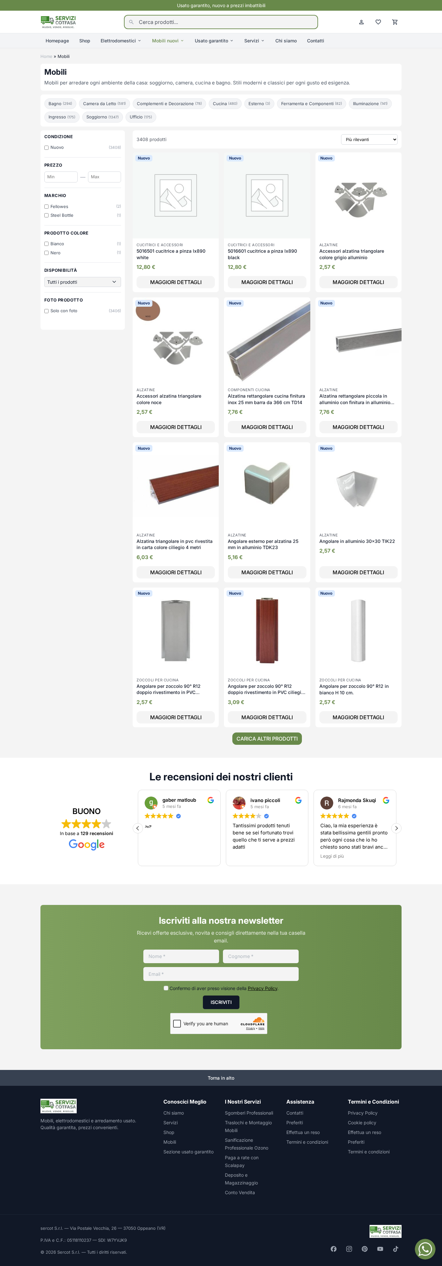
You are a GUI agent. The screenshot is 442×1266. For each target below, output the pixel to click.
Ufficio (141, 116)
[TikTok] (396, 1249)
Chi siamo (286, 40)
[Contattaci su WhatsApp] (425, 1249)
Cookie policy (362, 1122)
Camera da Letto (104, 103)
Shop (84, 40)
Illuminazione (370, 103)
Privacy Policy (262, 988)
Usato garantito (211, 40)
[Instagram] (349, 1249)
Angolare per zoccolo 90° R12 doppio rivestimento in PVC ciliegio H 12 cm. (266, 692)
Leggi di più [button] (303, 856)
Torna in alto (221, 1078)
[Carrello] (395, 22)
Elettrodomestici (118, 40)
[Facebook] (333, 1249)
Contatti (315, 40)
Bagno (60, 103)
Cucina (225, 103)
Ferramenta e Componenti (311, 103)
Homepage (57, 40)
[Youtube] (380, 1249)
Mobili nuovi (165, 40)
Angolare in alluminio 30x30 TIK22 (357, 541)
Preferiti (294, 1122)
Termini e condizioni (307, 1142)
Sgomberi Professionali (249, 1113)
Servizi (251, 40)
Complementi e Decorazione (169, 103)
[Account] (361, 22)
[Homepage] (58, 21)
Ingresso (62, 116)
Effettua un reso (303, 1132)
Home (46, 56)
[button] (138, 828)
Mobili (169, 1142)
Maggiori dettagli (176, 282)
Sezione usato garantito (188, 1151)
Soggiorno (102, 116)
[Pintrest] (364, 1249)
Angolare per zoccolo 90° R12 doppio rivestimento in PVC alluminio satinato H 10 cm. (169, 692)
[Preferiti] (378, 22)
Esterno (259, 103)
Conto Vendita (240, 1192)
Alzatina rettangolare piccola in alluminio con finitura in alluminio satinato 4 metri (354, 402)
